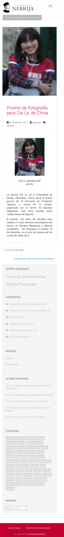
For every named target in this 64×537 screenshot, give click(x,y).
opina (18, 474)
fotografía (34, 461)
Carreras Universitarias (25, 276)
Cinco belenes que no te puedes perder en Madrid (28, 409)
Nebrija (10, 474)
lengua (35, 465)
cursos (10, 452)
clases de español (15, 442)
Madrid (10, 470)
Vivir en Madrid (18, 336)
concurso (22, 447)
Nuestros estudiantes (21, 330)
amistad (23, 438)
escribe (40, 452)
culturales (42, 447)
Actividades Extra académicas (25, 304)
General (10, 125)
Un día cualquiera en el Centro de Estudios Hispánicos (28, 387)
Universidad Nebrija (36, 534)
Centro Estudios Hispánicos (22, 17)
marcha (19, 470)
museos (46, 470)
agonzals (36, 122)
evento (40, 456)
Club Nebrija (12, 364)
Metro (28, 470)
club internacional (34, 442)
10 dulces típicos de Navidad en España (26, 401)
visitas (34, 484)
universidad (40, 479)
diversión (29, 452)
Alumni (9, 358)
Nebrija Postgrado (21, 284)
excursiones (12, 461)
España (10, 456)
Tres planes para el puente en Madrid (25, 416)
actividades (12, 438)
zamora (10, 488)
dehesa (19, 452)
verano (10, 484)
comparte (11, 447)
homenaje (45, 461)
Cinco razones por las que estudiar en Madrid (29, 394)
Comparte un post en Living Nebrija (28, 310)
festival (24, 461)
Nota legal (15, 528)
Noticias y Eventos (19, 323)
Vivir (41, 484)
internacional (23, 465)
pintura (37, 474)
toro (19, 479)
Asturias (40, 438)
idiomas (10, 465)
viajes (18, 484)
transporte (27, 479)
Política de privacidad (38, 528)
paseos (27, 474)
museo (37, 470)
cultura (32, 447)
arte (31, 438)
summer (10, 479)
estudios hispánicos (25, 456)
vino (26, 484)
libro (43, 465)
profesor (47, 474)
